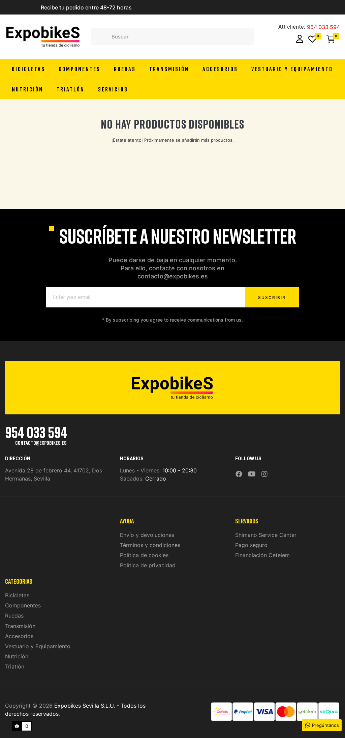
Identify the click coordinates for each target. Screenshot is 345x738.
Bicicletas (17, 595)
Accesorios (19, 636)
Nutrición (16, 656)
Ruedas (14, 615)
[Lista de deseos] (312, 39)
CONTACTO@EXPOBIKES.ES (40, 442)
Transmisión (20, 626)
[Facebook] (239, 474)
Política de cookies (144, 555)
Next (164, 7)
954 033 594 (323, 27)
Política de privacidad (148, 565)
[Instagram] (264, 474)
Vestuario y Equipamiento (37, 646)
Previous (8, 7)
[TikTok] (273, 469)
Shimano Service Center (265, 534)
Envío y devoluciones (147, 534)
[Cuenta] (299, 40)
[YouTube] (252, 474)
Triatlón (14, 666)
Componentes (23, 605)
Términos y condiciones (150, 545)
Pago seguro (251, 545)
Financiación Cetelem (262, 555)
